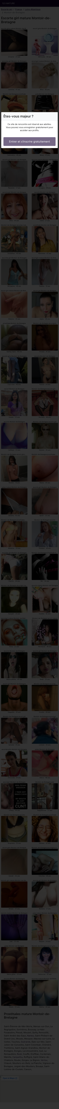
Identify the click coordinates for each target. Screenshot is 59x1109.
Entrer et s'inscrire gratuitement (29, 141)
